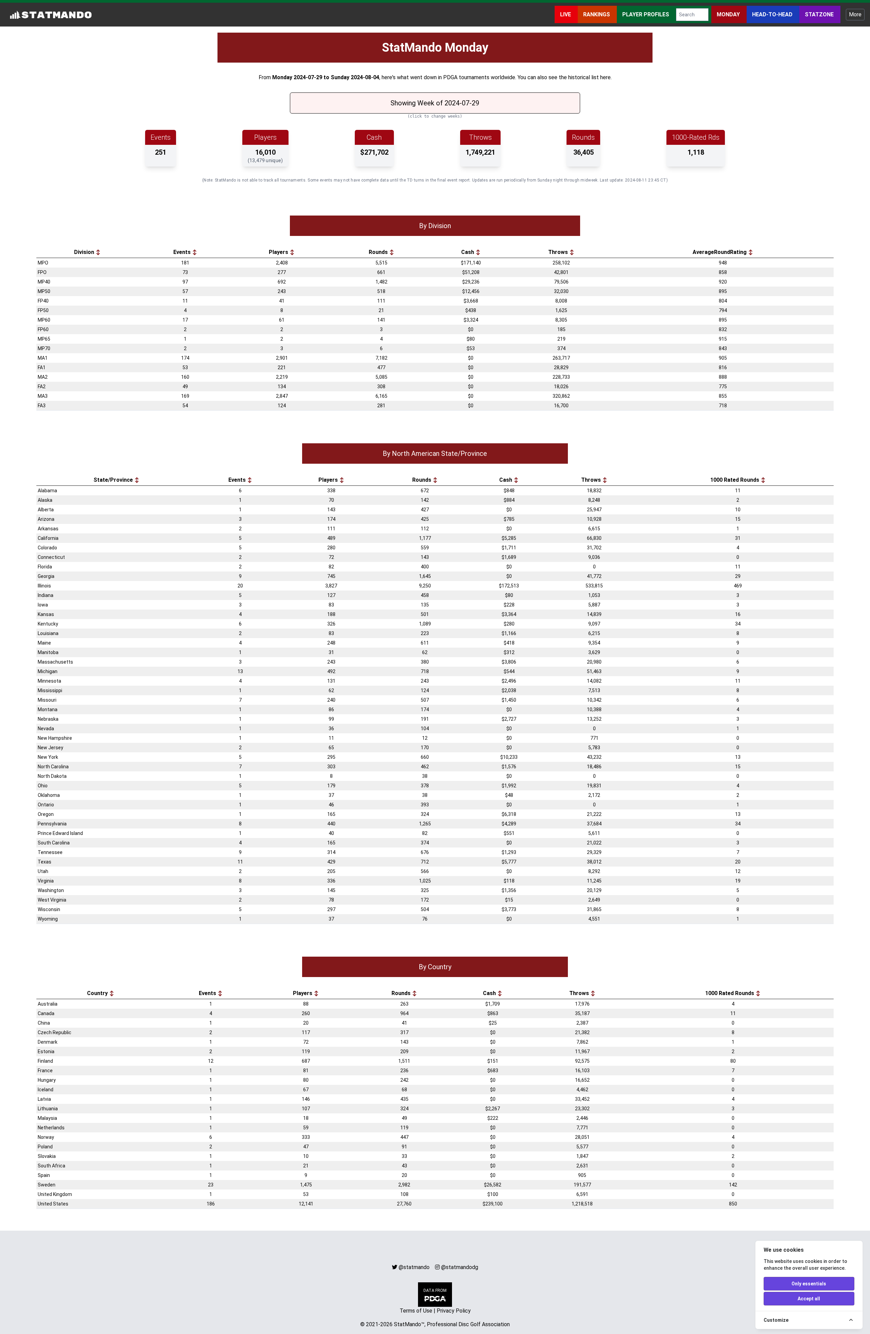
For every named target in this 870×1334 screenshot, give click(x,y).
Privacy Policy (454, 1310)
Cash (468, 252)
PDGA (450, 77)
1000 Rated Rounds (735, 480)
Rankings (597, 14)
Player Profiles (646, 14)
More (855, 14)
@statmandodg (459, 1267)
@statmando (414, 1267)
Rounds (379, 252)
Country (98, 993)
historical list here (589, 77)
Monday (729, 14)
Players (279, 252)
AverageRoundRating (720, 252)
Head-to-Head (773, 14)
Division (84, 252)
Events (182, 252)
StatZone (820, 14)
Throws (558, 252)
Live (566, 14)
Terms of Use (416, 1310)
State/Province (113, 480)
